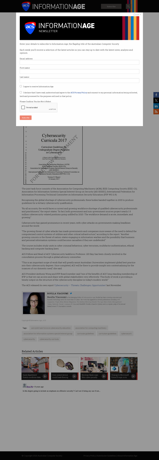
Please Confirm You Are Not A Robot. (35, 101)
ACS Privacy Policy (79, 92)
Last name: (24, 77)
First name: (25, 68)
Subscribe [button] (25, 117)
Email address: (26, 58)
